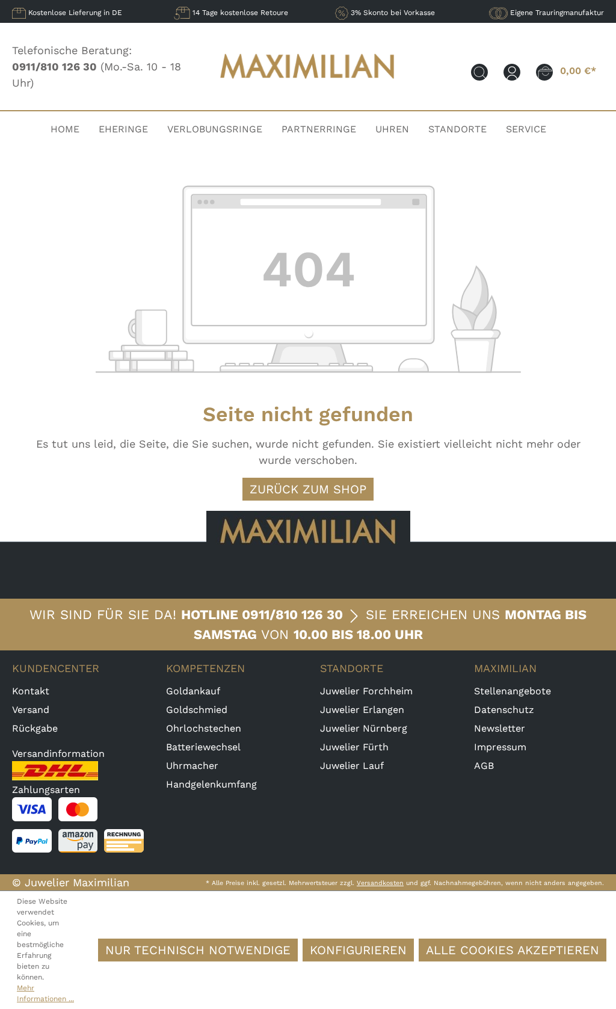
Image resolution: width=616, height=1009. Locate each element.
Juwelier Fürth (354, 747)
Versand (30, 709)
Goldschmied (196, 709)
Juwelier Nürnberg (363, 728)
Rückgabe (35, 728)
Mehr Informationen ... (45, 993)
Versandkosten (380, 883)
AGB (484, 765)
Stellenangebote (512, 691)
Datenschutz (504, 709)
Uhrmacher (192, 765)
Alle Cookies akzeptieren (512, 950)
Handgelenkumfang (211, 784)
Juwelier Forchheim (366, 691)
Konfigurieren (358, 950)
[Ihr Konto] (512, 71)
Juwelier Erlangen (362, 709)
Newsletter (499, 728)
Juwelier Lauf (352, 765)
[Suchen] (479, 71)
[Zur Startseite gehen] (308, 87)
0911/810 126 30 (292, 614)
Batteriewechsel (203, 747)
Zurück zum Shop (308, 489)
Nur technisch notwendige (198, 950)
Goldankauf (193, 691)
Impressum (500, 747)
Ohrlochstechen (203, 728)
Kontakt (30, 691)
